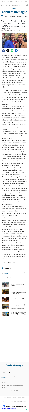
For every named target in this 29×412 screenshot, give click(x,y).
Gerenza (15, 397)
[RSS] (19, 390)
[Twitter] (4, 5)
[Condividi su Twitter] (7, 50)
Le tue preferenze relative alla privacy (15, 406)
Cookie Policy (21, 397)
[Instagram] (6, 5)
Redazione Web (8, 30)
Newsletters (14, 5)
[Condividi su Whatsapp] (12, 50)
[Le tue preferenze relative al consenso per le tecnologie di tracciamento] (26, 409)
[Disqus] (14, 340)
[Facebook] (1, 5)
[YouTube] (9, 5)
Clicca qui (6, 273)
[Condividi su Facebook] (3, 50)
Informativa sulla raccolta (9, 408)
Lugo (2, 30)
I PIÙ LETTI (8, 278)
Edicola (18, 398)
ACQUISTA (14, 8)
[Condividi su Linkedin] (16, 50)
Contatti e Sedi (7, 397)
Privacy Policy (12, 398)
